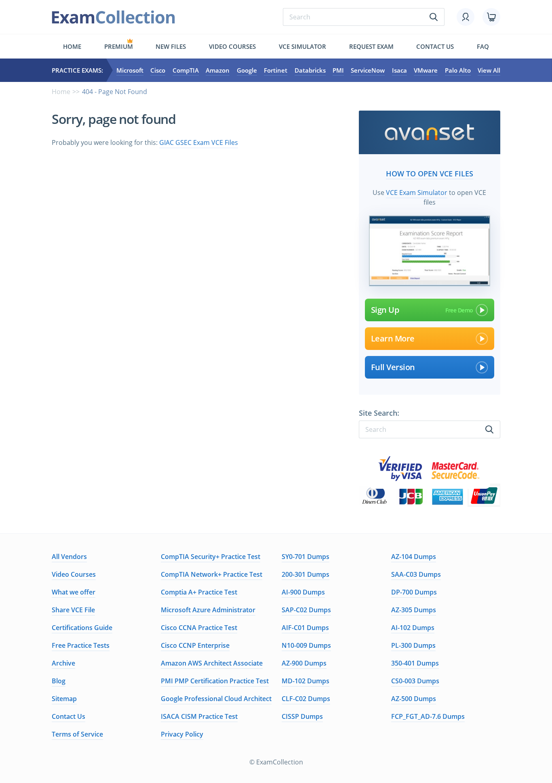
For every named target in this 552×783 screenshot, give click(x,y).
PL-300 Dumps (413, 645)
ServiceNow (368, 70)
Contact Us (68, 716)
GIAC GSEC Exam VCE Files (198, 142)
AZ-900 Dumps (304, 663)
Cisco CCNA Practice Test (199, 627)
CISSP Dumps (302, 716)
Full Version (393, 367)
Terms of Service (77, 734)
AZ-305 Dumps (413, 609)
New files (171, 46)
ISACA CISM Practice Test (199, 716)
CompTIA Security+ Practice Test (210, 556)
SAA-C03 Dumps (416, 574)
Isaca (399, 70)
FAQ (483, 46)
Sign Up (385, 309)
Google (247, 70)
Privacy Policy (182, 734)
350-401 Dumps (415, 663)
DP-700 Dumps (414, 592)
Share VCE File (73, 609)
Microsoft (129, 70)
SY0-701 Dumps (305, 556)
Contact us (435, 46)
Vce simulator (302, 46)
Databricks (310, 70)
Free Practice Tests (81, 645)
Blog (58, 680)
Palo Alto (458, 70)
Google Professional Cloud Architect (216, 698)
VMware (426, 70)
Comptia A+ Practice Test (199, 592)
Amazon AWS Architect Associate (212, 663)
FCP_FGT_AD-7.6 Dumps (428, 716)
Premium (118, 46)
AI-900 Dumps (303, 592)
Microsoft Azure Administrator (208, 609)
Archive (63, 663)
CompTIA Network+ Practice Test (211, 574)
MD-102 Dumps (305, 680)
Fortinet (275, 70)
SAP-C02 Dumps (306, 609)
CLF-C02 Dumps (306, 698)
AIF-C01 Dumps (305, 627)
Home (72, 46)
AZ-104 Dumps (413, 556)
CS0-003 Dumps (415, 680)
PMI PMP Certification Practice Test (215, 680)
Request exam (371, 46)
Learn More (393, 338)
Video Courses (232, 46)
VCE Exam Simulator (416, 192)
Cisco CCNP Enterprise (195, 645)
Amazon (218, 70)
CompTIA (186, 70)
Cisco (157, 70)
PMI (338, 70)
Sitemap (64, 698)
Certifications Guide (82, 627)
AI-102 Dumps (412, 627)
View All (489, 70)
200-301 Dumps (305, 574)
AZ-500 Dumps (413, 698)
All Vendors (69, 556)
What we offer (73, 592)
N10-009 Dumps (306, 645)
